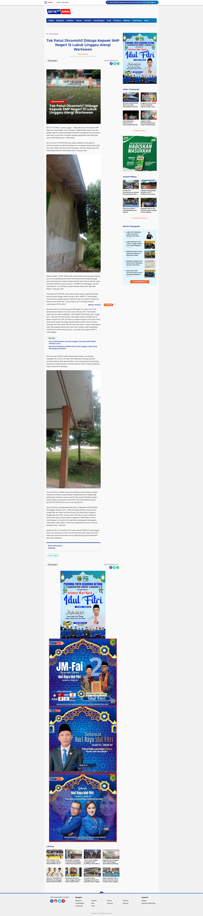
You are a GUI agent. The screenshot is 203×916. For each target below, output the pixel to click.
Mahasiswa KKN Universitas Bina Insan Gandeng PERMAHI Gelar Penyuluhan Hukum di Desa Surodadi (134, 273)
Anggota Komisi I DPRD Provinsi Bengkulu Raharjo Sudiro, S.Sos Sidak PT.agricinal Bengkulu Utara (148, 105)
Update (109, 305)
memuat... (52, 548)
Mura (109, 20)
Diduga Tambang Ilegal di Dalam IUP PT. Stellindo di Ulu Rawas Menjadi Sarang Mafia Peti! (148, 192)
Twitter (60, 904)
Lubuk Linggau (53, 555)
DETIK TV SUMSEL (53, 128)
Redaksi (144, 900)
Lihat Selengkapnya (139, 281)
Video (146, 20)
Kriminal (87, 20)
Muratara (117, 20)
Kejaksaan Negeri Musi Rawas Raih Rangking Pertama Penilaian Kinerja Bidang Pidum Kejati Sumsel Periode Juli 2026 (134, 263)
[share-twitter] (114, 63)
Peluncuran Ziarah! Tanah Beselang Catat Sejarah (130, 210)
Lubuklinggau (98, 20)
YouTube (65, 904)
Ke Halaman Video (139, 130)
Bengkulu (60, 20)
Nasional (126, 20)
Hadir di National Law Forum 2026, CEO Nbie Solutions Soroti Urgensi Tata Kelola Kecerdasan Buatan (133, 2)
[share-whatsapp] (118, 63)
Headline (70, 20)
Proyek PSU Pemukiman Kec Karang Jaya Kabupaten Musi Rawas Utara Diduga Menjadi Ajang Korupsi (131, 192)
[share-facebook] (111, 63)
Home (50, 2)
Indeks (51, 20)
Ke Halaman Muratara (139, 218)
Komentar (53, 61)
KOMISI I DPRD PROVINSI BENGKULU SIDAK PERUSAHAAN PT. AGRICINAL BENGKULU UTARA (148, 123)
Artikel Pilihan (130, 177)
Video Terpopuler (131, 89)
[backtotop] (101, 893)
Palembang (137, 20)
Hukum (79, 20)
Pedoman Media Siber (148, 903)
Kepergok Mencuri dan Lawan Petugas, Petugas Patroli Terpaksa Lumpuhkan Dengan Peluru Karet (148, 210)
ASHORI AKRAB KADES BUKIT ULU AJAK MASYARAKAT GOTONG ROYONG (130, 105)
